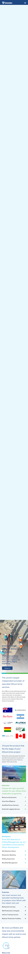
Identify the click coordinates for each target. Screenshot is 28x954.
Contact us (7, 668)
